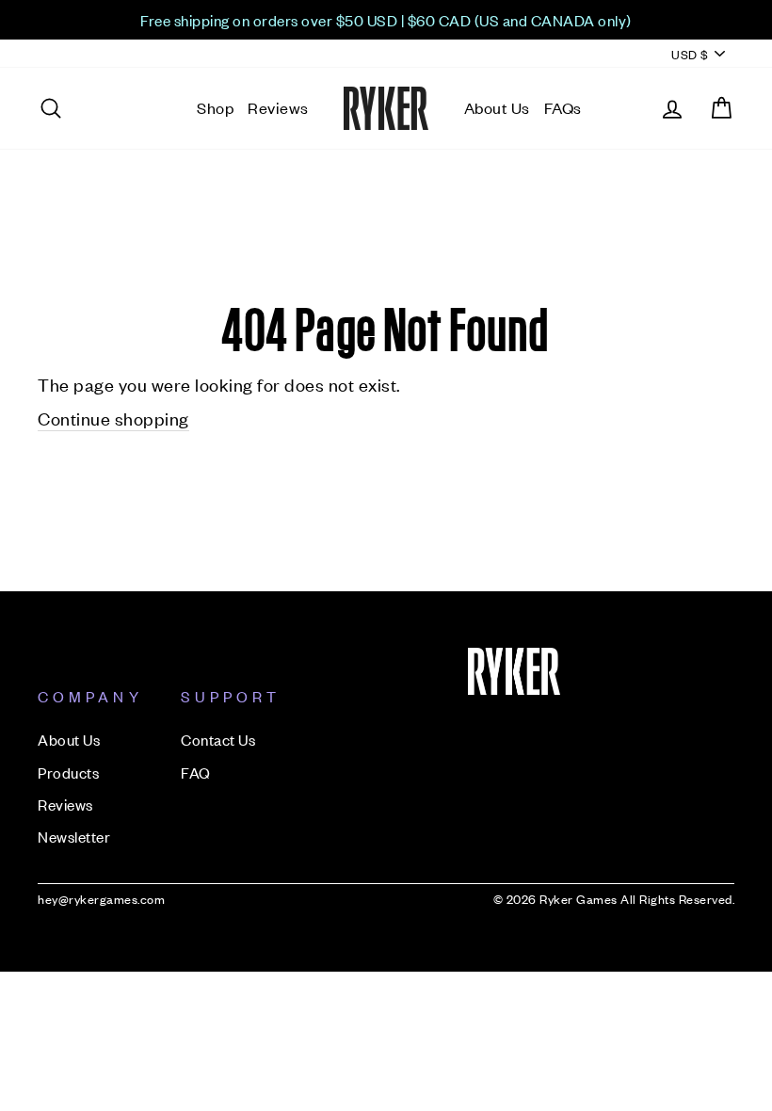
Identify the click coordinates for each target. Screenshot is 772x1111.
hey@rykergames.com (101, 899)
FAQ (196, 772)
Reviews (278, 107)
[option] (386, 19)
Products (68, 772)
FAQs (563, 107)
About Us (497, 107)
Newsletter (74, 836)
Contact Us (218, 739)
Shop (215, 107)
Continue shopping (113, 417)
